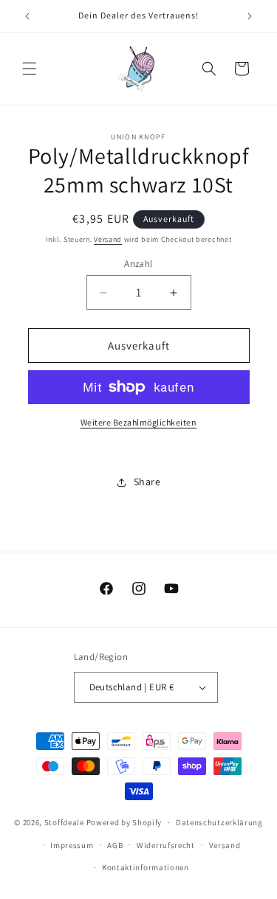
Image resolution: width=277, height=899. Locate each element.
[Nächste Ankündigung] (249, 16)
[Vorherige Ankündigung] (27, 16)
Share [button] (147, 481)
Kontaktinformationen (145, 867)
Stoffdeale (64, 822)
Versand (108, 239)
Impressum (71, 845)
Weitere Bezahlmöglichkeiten (139, 422)
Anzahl (138, 263)
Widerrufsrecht (166, 845)
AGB (115, 845)
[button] (29, 68)
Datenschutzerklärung (219, 822)
